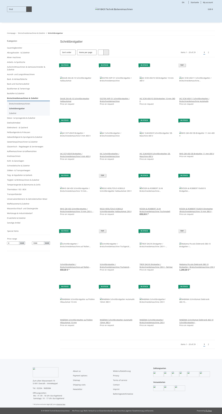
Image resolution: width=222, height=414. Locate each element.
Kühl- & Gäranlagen (15, 161)
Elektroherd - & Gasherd (17, 127)
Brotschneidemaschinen (19, 103)
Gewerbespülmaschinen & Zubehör (22, 142)
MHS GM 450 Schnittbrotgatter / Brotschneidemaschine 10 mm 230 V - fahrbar (76, 210)
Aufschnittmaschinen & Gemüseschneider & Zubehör (26, 68)
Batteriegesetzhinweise (123, 394)
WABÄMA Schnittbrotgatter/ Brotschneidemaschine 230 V (152, 321)
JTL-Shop (209, 411)
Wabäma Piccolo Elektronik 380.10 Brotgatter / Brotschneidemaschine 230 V (197, 265)
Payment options (80, 375)
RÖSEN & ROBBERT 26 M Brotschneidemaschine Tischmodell (155, 210)
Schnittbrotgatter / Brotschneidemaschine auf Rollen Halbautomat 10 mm (74, 265)
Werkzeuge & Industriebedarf (20, 213)
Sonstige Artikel (13, 223)
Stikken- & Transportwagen (18, 170)
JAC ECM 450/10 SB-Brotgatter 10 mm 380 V (157, 99)
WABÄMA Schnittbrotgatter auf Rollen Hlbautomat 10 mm (76, 321)
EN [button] (183, 2)
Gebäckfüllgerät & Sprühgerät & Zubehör (24, 137)
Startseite (195, 2)
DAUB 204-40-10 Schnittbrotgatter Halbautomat (74, 99)
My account (208, 2)
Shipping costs (79, 384)
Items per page (85, 52)
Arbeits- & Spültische (16, 62)
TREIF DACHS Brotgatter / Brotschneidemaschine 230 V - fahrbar (156, 265)
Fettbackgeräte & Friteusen (18, 132)
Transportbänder (14, 194)
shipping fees (60, 404)
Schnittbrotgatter (17, 108)
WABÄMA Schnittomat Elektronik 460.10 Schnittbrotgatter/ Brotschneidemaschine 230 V (196, 321)
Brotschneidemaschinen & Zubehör (22, 98)
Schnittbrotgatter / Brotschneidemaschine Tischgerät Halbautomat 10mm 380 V (114, 265)
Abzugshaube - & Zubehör (18, 52)
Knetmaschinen (14, 156)
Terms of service (120, 380)
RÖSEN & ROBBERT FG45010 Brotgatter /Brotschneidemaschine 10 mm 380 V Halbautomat (196, 210)
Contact (116, 384)
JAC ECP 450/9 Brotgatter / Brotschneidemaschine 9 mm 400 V (75, 155)
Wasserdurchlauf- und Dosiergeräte (22, 208)
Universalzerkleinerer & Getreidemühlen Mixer (27, 199)
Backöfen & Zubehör (16, 93)
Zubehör (12, 113)
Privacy (116, 375)
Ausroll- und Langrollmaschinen (21, 74)
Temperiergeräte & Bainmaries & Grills (23, 184)
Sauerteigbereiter (14, 48)
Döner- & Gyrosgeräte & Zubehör (21, 118)
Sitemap (76, 380)
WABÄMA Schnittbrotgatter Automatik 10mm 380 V (116, 321)
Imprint (116, 389)
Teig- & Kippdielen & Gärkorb (19, 175)
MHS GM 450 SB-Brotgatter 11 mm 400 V (196, 153)
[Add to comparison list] (91, 66)
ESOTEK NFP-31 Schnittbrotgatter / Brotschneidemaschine (115, 99)
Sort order (66, 52)
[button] (199, 9)
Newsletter (77, 389)
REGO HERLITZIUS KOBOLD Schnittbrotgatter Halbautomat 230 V (115, 210)
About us (77, 371)
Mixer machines (14, 57)
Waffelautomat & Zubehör (18, 203)
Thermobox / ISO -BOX (16, 189)
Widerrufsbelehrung (122, 371)
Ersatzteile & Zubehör (16, 218)
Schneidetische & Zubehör (18, 165)
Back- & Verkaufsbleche (17, 79)
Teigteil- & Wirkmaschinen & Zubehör (23, 180)
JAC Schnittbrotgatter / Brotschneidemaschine (110, 155)
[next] (212, 52)
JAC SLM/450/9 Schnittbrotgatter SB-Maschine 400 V (155, 155)
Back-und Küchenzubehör (18, 84)
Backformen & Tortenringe (18, 88)
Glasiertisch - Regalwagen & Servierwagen (25, 146)
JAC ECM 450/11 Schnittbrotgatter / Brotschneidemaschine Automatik (194, 99)
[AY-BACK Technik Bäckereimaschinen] (114, 9)
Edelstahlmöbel (13, 123)
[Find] (29, 9)
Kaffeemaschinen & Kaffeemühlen (22, 151)
